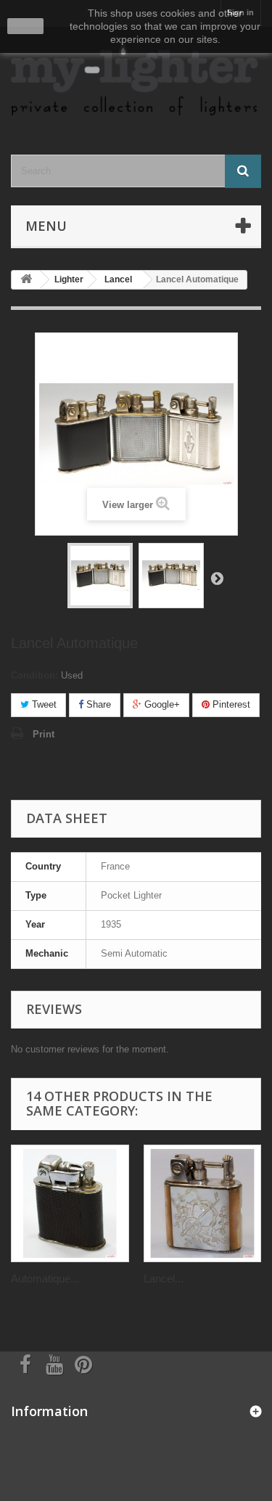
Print (43, 734)
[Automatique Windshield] (70, 1204)
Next (217, 577)
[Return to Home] (26, 280)
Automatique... (45, 1278)
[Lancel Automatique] (100, 576)
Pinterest (230, 704)
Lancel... (164, 1278)
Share (97, 704)
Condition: (34, 675)
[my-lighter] (136, 78)
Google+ (160, 704)
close (26, 26)
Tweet (43, 704)
